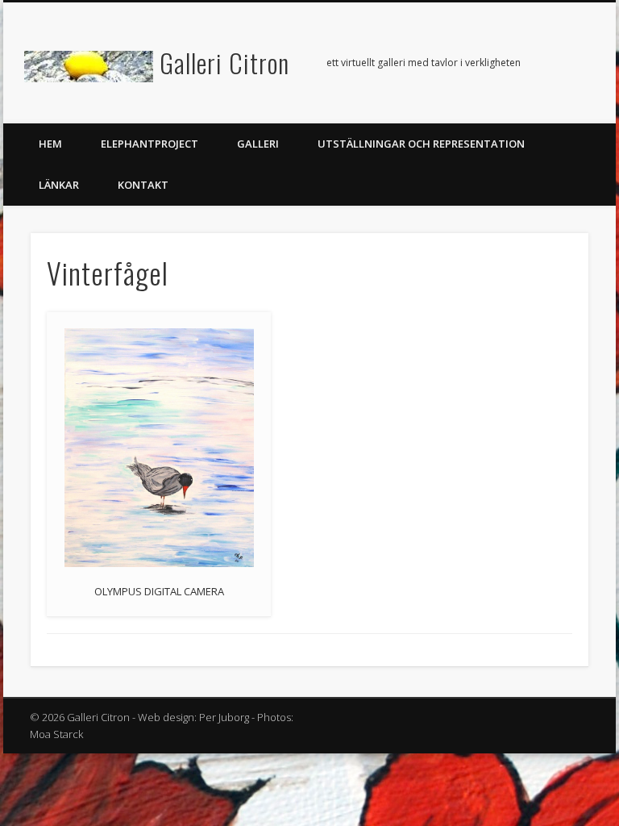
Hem (50, 143)
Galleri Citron (224, 62)
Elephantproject (149, 143)
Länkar (59, 184)
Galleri (258, 143)
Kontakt (143, 184)
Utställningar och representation (421, 143)
